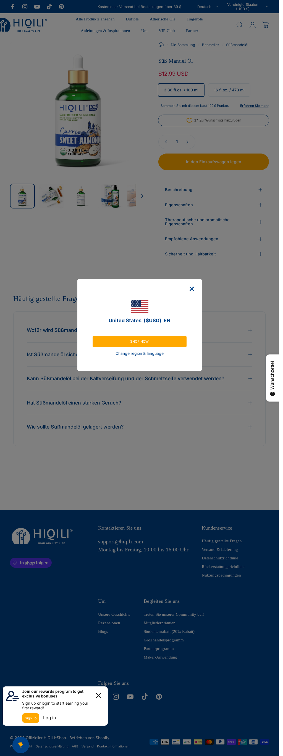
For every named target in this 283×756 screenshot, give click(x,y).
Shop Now (139, 341)
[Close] (191, 288)
